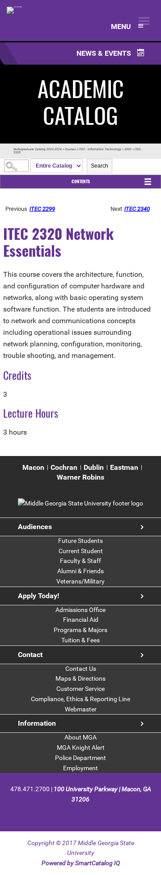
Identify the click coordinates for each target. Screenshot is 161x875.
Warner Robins (80, 477)
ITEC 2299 (42, 208)
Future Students (80, 540)
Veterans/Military (80, 581)
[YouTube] (104, 813)
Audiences (35, 526)
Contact (30, 654)
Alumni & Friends (80, 571)
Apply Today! (38, 596)
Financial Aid (80, 619)
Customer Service (80, 688)
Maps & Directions (80, 678)
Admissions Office (80, 609)
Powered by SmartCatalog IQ (81, 863)
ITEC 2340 (137, 208)
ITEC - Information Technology (100, 149)
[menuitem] (33, 468)
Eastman (124, 467)
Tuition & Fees (80, 640)
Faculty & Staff (80, 560)
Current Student (81, 551)
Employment (80, 768)
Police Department (80, 757)
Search (99, 166)
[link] (80, 503)
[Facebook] (57, 813)
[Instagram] (88, 813)
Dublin (94, 467)
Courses (70, 149)
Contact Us (80, 668)
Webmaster (81, 709)
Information (37, 723)
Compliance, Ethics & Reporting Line (80, 698)
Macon (33, 467)
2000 (127, 149)
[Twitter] (73, 813)
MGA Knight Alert (81, 747)
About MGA (80, 737)
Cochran (64, 467)
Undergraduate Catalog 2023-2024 (37, 149)
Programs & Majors (80, 629)
